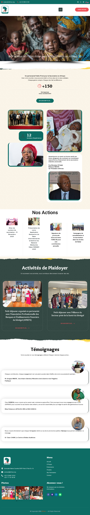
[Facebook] (78, 2)
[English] (86, 2)
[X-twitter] (81, 2)
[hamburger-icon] (60, 9)
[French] (88, 2)
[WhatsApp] (60, 494)
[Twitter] (56, 494)
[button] (2, 38)
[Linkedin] (83, 2)
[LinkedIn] (52, 494)
